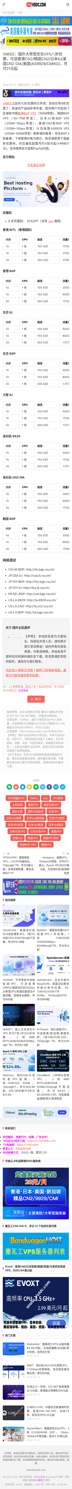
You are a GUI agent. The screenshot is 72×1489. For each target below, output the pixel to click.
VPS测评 (58, 798)
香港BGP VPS (27, 113)
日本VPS (54, 811)
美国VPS (56, 831)
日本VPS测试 (15, 824)
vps (50, 221)
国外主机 (17, 811)
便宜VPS (33, 804)
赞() (36, 84)
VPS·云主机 (8, 12)
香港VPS (46, 844)
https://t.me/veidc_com (42, 1140)
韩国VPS (33, 838)
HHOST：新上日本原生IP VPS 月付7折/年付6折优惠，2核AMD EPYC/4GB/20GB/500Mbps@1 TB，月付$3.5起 (19, 1037)
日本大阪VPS (38, 831)
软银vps (17, 838)
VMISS (7, 103)
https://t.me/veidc (28, 1144)
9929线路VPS (16, 798)
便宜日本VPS (51, 804)
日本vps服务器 (35, 818)
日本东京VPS (17, 831)
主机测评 (17, 804)
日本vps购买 (56, 824)
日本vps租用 (35, 824)
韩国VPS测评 (51, 838)
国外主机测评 (36, 4)
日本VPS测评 (57, 818)
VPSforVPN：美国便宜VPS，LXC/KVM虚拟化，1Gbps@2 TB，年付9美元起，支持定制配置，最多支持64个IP (18, 865)
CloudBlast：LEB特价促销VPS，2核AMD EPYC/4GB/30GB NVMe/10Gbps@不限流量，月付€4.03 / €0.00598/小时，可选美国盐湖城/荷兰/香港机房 (53, 1087)
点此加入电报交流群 (19, 670)
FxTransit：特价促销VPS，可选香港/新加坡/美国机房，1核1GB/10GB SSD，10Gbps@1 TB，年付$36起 (53, 1037)
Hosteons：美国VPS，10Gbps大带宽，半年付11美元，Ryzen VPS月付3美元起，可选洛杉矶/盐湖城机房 (54, 865)
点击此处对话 (23, 1148)
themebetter (52, 1477)
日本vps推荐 (13, 818)
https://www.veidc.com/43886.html (41, 731)
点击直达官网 (36, 165)
